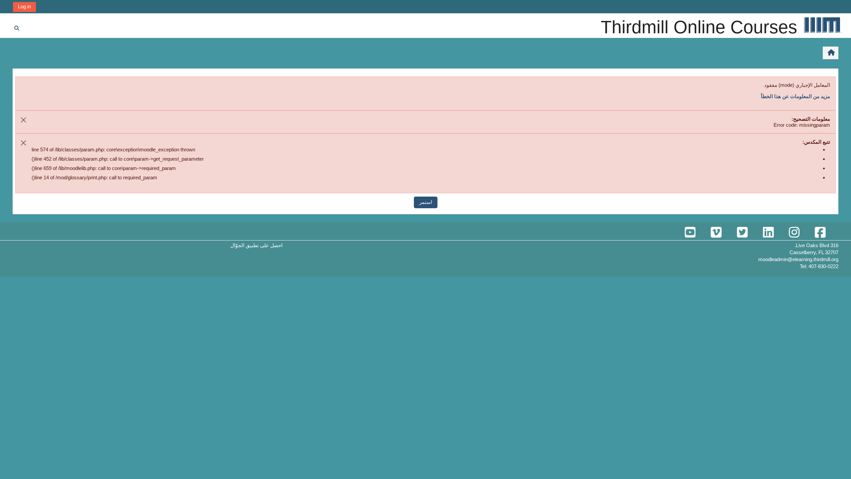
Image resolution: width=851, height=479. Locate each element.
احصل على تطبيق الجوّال (256, 245)
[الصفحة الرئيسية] (822, 25)
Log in (24, 6)
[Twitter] (742, 233)
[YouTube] (690, 233)
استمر (425, 202)
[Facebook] (820, 233)
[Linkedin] (768, 233)
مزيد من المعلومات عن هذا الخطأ (795, 96)
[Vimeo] (716, 233)
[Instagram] (794, 233)
